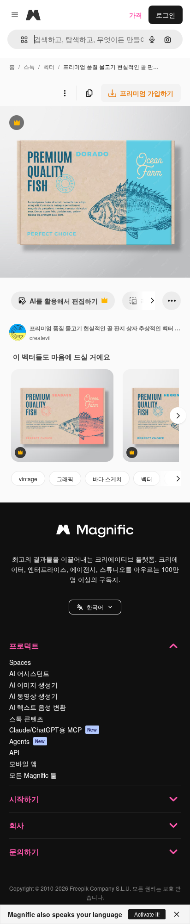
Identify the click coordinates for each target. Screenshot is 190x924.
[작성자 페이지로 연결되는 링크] (17, 333)
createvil (40, 337)
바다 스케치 (107, 479)
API (14, 752)
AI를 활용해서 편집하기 (58, 303)
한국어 (95, 607)
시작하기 (24, 799)
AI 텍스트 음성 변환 (37, 707)
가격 (135, 14)
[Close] (176, 914)
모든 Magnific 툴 (33, 775)
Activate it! (147, 914)
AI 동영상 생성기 (33, 696)
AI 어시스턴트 (29, 673)
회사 (16, 825)
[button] (95, 607)
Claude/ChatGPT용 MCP (53, 729)
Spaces (20, 662)
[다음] (152, 300)
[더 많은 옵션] (64, 93)
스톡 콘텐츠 (26, 718)
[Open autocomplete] (20, 39)
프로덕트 (24, 645)
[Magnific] (95, 532)
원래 (53, 124)
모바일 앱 (23, 763)
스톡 (29, 66)
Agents (27, 741)
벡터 (48, 66)
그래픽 (65, 479)
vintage (28, 479)
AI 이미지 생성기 (33, 684)
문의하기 (24, 851)
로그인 (165, 14)
